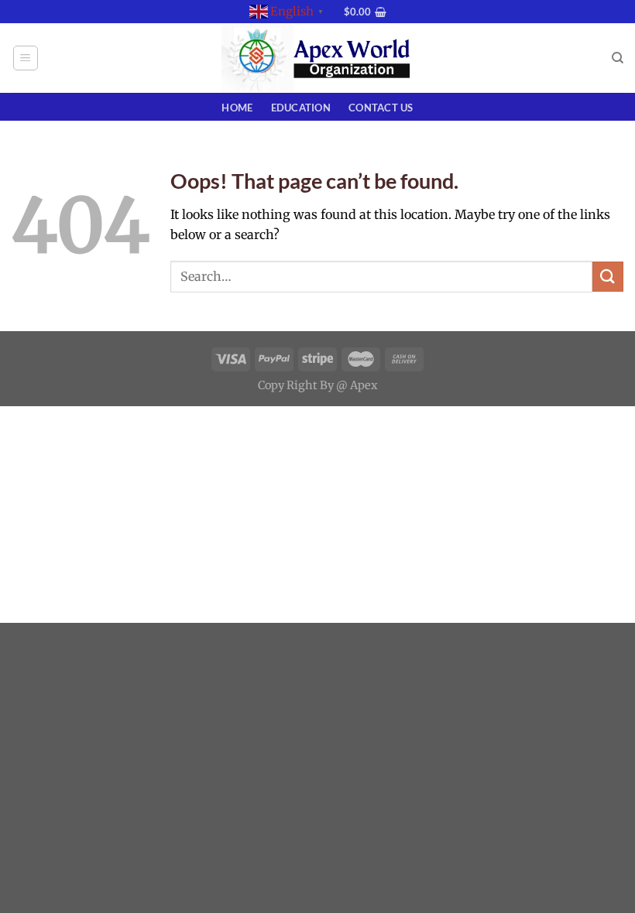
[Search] (617, 58)
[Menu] (26, 58)
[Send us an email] (340, 19)
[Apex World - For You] (317, 58)
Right (302, 385)
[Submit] (607, 277)
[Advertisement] (317, 514)
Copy (271, 385)
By (327, 385)
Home (236, 107)
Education (301, 107)
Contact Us (381, 107)
